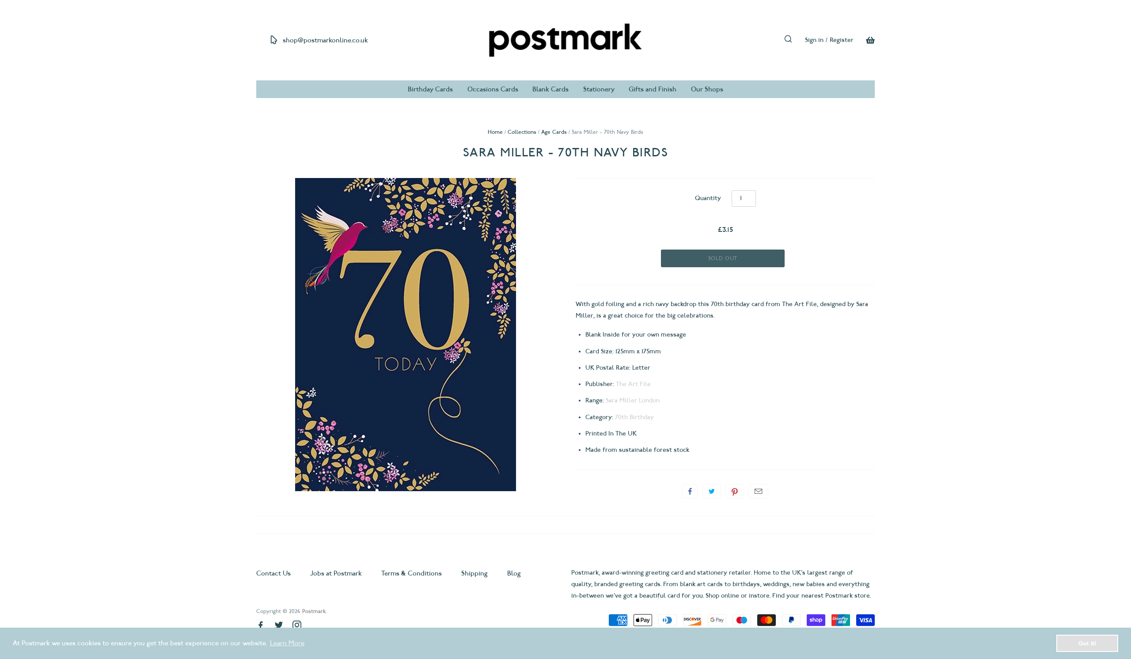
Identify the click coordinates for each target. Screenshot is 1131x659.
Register (842, 40)
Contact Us (274, 573)
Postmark (314, 611)
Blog (514, 573)
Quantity (708, 198)
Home (495, 132)
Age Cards (554, 132)
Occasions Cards (492, 89)
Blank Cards (550, 89)
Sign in (814, 40)
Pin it (734, 491)
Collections (522, 132)
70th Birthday (634, 417)
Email (758, 491)
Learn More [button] (287, 643)
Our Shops (707, 89)
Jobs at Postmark (336, 573)
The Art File (633, 384)
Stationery (599, 89)
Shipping (474, 573)
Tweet (711, 491)
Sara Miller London (633, 400)
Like (690, 491)
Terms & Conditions (411, 573)
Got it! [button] (1087, 643)
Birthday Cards (430, 89)
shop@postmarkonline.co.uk (325, 40)
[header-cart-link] (864, 40)
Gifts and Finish (652, 89)
